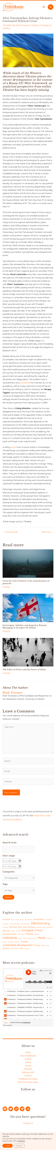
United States (15, 948)
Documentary (29, 927)
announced (25, 382)
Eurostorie (21, 934)
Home (28, 1052)
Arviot (22, 919)
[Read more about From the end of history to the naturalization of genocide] (28, 563)
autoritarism (28, 919)
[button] (44, 7)
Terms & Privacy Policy (28, 1082)
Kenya (25, 938)
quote (13, 447)
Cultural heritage (15, 924)
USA (21, 948)
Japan (20, 938)
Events (28, 1065)
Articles (34, 25)
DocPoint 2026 (15, 927)
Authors (28, 1075)
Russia (24, 941)
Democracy (40, 923)
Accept (7, 1146)
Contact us (28, 1123)
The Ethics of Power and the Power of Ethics (24, 669)
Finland (29, 933)
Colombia (5, 924)
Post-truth (17, 942)
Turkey (37, 945)
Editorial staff (28, 1072)
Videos (28, 1062)
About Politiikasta (28, 1055)
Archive (28, 1059)
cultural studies (25, 924)
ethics (13, 931)
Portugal (10, 942)
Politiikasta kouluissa (28, 1078)
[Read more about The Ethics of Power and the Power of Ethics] (28, 652)
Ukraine (6, 948)
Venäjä (26, 948)
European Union (32, 930)
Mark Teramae (22, 25)
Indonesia (10, 938)
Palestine (49, 938)
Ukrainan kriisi (45, 945)
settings (21, 1141)
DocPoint (5, 927)
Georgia (36, 934)
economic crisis (40, 927)
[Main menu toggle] (50, 7)
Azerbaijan (48, 919)
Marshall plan (32, 938)
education (50, 927)
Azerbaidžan (38, 919)
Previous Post (10, 532)
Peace (4, 942)
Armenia (6, 919)
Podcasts (28, 1069)
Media (42, 937)
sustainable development (18, 945)
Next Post (47, 532)
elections (6, 930)
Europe (18, 931)
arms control (15, 919)
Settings (19, 1146)
